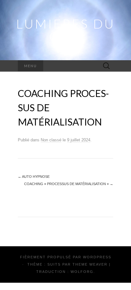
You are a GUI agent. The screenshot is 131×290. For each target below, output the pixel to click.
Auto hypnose (34, 176)
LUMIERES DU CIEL (65, 30)
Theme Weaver (89, 264)
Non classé (51, 140)
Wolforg (82, 272)
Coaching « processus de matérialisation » (68, 184)
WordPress (97, 257)
